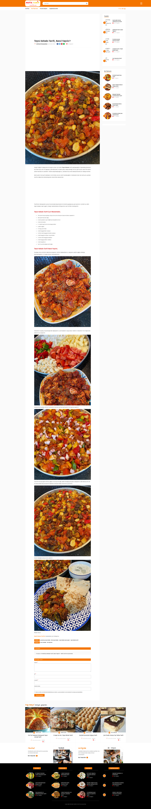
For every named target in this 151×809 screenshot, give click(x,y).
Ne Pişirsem (34, 8)
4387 (114, 32)
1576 (114, 42)
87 (37, 785)
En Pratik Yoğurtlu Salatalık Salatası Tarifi (91, 775)
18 (94, 740)
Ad (35, 674)
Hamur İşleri (38, 732)
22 (69, 740)
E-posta (36, 680)
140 (114, 87)
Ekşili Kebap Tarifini (39, 636)
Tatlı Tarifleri (114, 732)
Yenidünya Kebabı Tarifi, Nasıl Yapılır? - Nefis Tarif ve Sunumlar (57, 653)
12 (68, 44)
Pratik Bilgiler (43, 8)
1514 (114, 51)
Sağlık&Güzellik (53, 8)
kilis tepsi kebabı (54, 640)
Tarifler (27, 8)
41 (62, 776)
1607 (114, 23)
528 (114, 776)
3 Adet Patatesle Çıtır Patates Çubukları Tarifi (66, 794)
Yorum (36, 662)
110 (89, 796)
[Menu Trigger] (141, 3)
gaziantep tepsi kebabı (45, 640)
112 (37, 795)
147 (114, 116)
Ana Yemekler (43, 642)
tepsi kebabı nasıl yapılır (64, 640)
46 (88, 777)
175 (114, 106)
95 (114, 78)
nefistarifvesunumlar (41, 44)
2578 (114, 60)
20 (119, 740)
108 (89, 785)
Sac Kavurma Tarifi (117, 58)
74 (63, 796)
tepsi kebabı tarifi (74, 640)
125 (114, 97)
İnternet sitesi (37, 686)
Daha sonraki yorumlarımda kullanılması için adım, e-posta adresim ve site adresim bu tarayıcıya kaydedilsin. (59, 692)
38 (62, 785)
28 (44, 741)
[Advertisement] (62, 25)
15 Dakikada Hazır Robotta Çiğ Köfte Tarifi (91, 794)
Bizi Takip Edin (32, 755)
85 (37, 776)
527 (114, 785)
